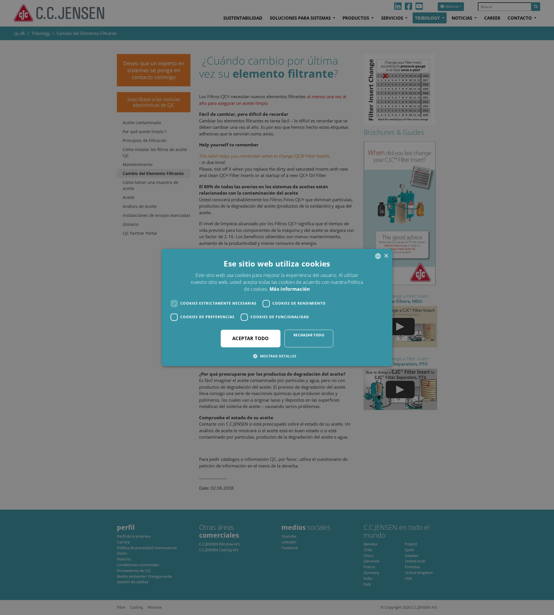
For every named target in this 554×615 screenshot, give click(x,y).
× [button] (386, 256)
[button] (277, 356)
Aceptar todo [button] (250, 338)
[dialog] (277, 307)
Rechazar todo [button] (308, 335)
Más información (289, 289)
